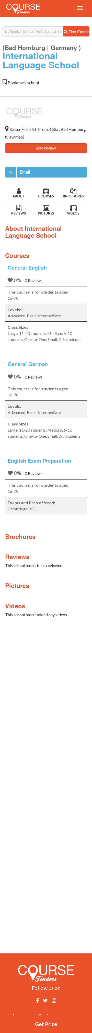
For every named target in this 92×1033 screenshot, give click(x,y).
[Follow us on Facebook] (37, 1000)
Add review (46, 147)
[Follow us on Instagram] (54, 1000)
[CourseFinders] (23, 8)
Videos (73, 213)
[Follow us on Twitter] (45, 1000)
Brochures (73, 196)
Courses (46, 196)
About (19, 196)
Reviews (18, 213)
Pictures (46, 213)
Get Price (46, 1024)
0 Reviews (33, 280)
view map (14, 136)
